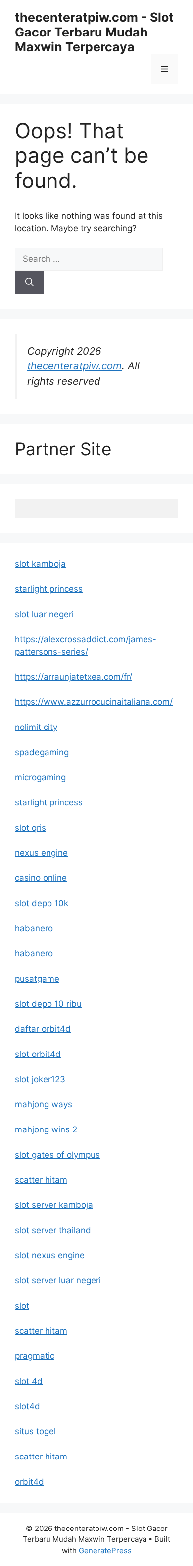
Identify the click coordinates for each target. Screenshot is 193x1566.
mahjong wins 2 (46, 1129)
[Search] (29, 282)
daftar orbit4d (43, 1029)
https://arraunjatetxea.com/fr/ (73, 677)
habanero (34, 928)
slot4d (27, 1406)
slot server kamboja (54, 1205)
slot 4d (29, 1381)
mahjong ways (43, 1104)
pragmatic (34, 1356)
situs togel (35, 1431)
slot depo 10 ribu (48, 1004)
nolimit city (36, 727)
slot (22, 1306)
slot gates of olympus (57, 1155)
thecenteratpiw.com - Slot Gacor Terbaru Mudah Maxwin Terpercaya (94, 32)
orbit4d (29, 1482)
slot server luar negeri (58, 1280)
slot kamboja (40, 564)
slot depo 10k (41, 903)
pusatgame (37, 978)
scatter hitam (41, 1180)
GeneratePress (105, 1550)
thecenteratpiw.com (74, 366)
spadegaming (42, 752)
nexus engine (41, 853)
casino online (41, 878)
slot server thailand (53, 1230)
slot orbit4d (38, 1054)
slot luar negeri (44, 614)
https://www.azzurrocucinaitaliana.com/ (94, 702)
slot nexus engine (50, 1255)
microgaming (40, 777)
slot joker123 (40, 1079)
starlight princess (49, 589)
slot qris (30, 828)
